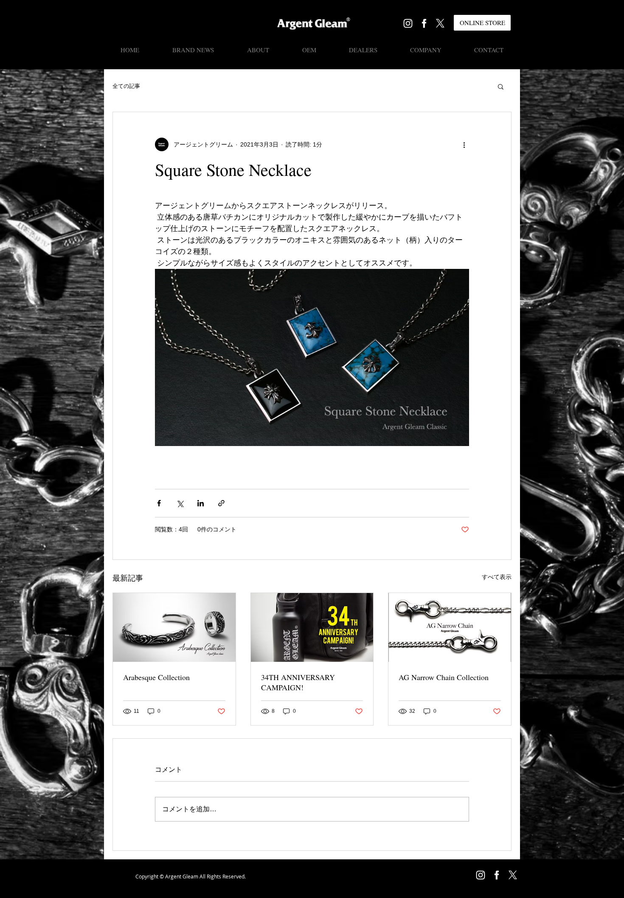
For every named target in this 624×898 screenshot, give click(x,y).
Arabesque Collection (156, 677)
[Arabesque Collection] (174, 627)
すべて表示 (497, 576)
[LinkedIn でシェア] (201, 503)
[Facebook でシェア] (159, 503)
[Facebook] (424, 23)
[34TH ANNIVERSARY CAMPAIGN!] (312, 627)
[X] (440, 23)
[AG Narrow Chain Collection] (449, 627)
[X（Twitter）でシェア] (180, 503)
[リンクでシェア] (221, 503)
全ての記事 (126, 86)
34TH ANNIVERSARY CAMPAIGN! (298, 682)
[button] (501, 86)
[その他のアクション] (464, 144)
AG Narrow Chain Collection (444, 677)
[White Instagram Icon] (408, 23)
